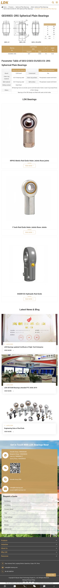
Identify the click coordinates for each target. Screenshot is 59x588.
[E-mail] (15, 586)
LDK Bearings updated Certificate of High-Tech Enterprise (23, 347)
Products (11, 7)
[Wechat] (34, 586)
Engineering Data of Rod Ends (14, 428)
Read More (28, 165)
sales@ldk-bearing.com (11, 567)
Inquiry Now (51, 575)
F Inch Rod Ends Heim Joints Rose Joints (30, 227)
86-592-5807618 (9, 571)
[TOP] (54, 586)
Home (5, 7)
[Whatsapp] (5, 586)
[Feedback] (44, 586)
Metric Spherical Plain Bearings (39, 7)
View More (9, 350)
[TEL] (25, 586)
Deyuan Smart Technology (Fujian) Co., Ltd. (26, 577)
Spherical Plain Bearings (22, 7)
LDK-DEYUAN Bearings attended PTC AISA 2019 (20, 388)
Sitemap (24, 580)
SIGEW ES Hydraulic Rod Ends (29, 294)
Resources (4, 556)
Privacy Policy (31, 580)
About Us (4, 548)
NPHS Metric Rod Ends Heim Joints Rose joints (29, 161)
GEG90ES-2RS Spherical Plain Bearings (46, 9)
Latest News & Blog (29, 309)
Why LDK (4, 552)
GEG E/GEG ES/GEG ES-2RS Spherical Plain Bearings (18, 9)
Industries (4, 544)
